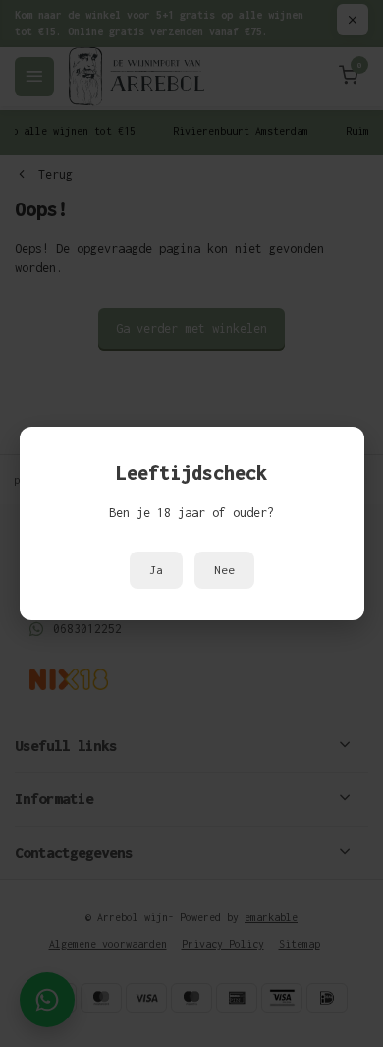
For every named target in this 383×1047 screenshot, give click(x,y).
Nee (224, 570)
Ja (156, 570)
